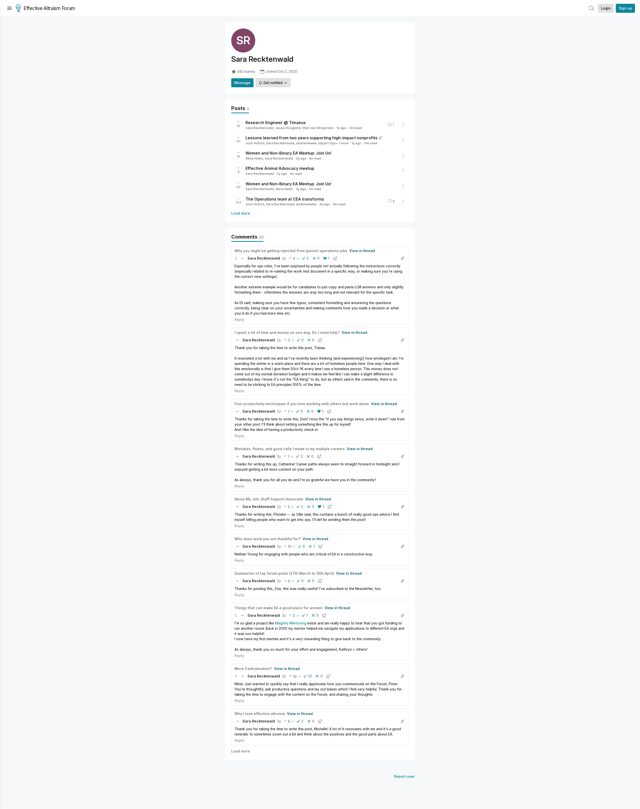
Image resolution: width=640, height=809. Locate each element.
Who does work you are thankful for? (267, 539)
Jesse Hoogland (288, 128)
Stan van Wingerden (318, 128)
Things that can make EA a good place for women (278, 608)
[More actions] (403, 124)
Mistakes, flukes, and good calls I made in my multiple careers (289, 449)
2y (284, 258)
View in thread (362, 251)
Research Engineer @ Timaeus (276, 122)
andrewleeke (306, 143)
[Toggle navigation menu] (9, 8)
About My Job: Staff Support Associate (268, 499)
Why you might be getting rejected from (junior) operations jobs (290, 251)
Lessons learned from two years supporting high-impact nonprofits (312, 137)
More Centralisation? (253, 668)
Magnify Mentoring (290, 623)
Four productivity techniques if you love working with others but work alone (301, 404)
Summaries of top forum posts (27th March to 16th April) (284, 573)
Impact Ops (327, 143)
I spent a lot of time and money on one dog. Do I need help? (287, 332)
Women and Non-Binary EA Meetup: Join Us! (288, 153)
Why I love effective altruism (259, 713)
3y (279, 546)
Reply (239, 319)
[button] (236, 258)
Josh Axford (255, 143)
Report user (404, 776)
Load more (240, 213)
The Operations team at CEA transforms (285, 198)
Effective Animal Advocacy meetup (280, 168)
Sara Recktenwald (260, 128)
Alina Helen (254, 158)
